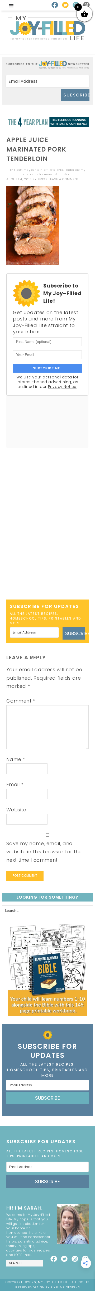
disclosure (30, 174)
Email (14, 784)
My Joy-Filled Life (47, 28)
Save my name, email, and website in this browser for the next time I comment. (44, 851)
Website (16, 809)
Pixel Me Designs (65, 1287)
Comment (20, 701)
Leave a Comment (64, 179)
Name (15, 759)
